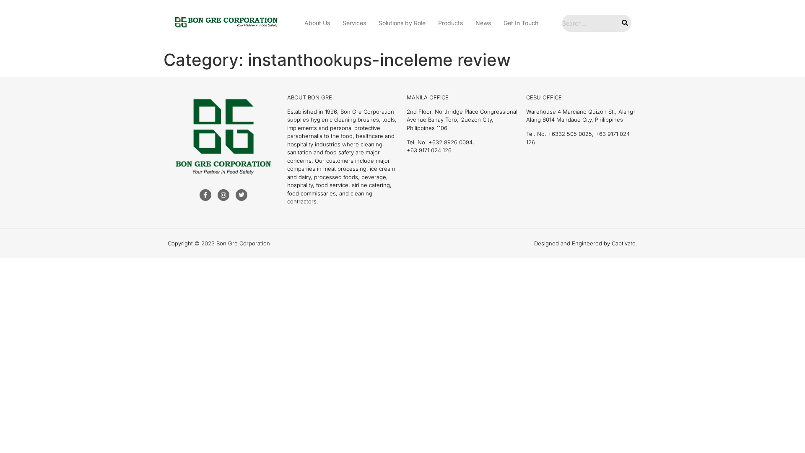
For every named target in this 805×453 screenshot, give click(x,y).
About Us (317, 22)
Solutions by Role (402, 22)
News (483, 22)
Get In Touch (521, 22)
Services (354, 22)
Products (450, 22)
